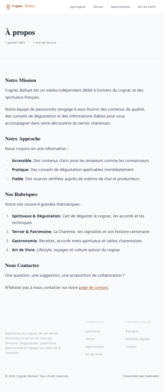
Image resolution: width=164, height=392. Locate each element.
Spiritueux (78, 7)
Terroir (98, 7)
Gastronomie (120, 7)
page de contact (93, 287)
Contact (131, 346)
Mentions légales (138, 339)
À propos (132, 331)
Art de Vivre (146, 7)
